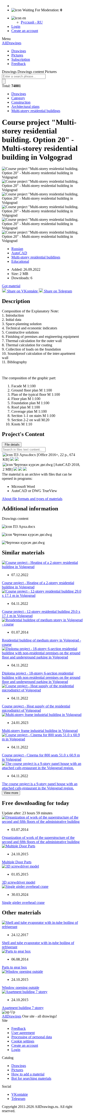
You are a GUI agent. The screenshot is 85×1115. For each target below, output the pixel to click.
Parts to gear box (14, 967)
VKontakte (19, 1094)
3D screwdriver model (18, 882)
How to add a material (27, 1074)
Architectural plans (25, 107)
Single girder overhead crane (23, 903)
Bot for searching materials (31, 1078)
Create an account (24, 31)
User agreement (23, 1033)
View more (11, 793)
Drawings (18, 51)
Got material (11, 286)
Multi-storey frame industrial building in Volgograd (40, 731)
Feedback (18, 64)
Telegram (18, 1099)
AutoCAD (19, 253)
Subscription (20, 59)
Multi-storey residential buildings (35, 111)
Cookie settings (22, 1041)
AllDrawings (11, 43)
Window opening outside (20, 988)
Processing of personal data (31, 1037)
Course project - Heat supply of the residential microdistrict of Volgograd (36, 708)
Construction (20, 102)
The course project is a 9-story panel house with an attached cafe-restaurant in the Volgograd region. (39, 786)
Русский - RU (32, 22)
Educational (20, 261)
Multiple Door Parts (16, 862)
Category (18, 98)
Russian (17, 249)
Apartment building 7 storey (23, 1008)
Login (15, 26)
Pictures (17, 55)
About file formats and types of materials (32, 499)
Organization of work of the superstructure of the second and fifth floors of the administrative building (41, 840)
